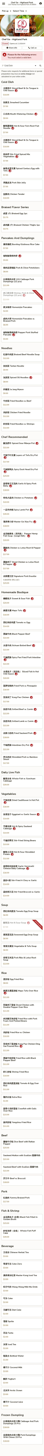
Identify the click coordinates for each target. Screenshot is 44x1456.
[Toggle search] (40, 65)
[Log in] (40, 3)
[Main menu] (3, 3)
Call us (33, 48)
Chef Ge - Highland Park (22, 3)
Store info (12, 48)
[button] (22, 91)
